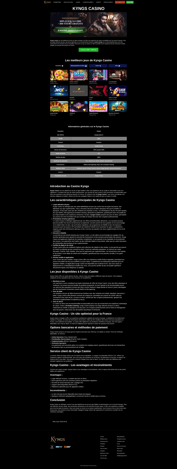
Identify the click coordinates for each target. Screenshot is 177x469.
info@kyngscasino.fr (122, 455)
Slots (116, 65)
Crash (97, 65)
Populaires (58, 65)
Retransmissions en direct (78, 65)
